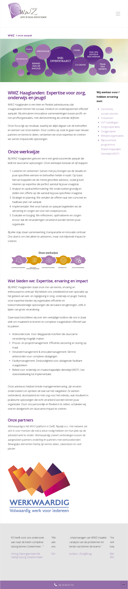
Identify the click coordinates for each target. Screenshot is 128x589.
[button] (118, 13)
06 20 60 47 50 (66, 585)
